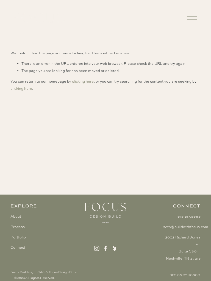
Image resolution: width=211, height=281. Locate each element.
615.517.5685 (189, 216)
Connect (17, 247)
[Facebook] (105, 248)
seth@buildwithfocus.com (185, 226)
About (15, 216)
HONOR (194, 275)
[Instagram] (96, 248)
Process (17, 226)
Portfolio (18, 237)
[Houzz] (114, 248)
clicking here (83, 81)
